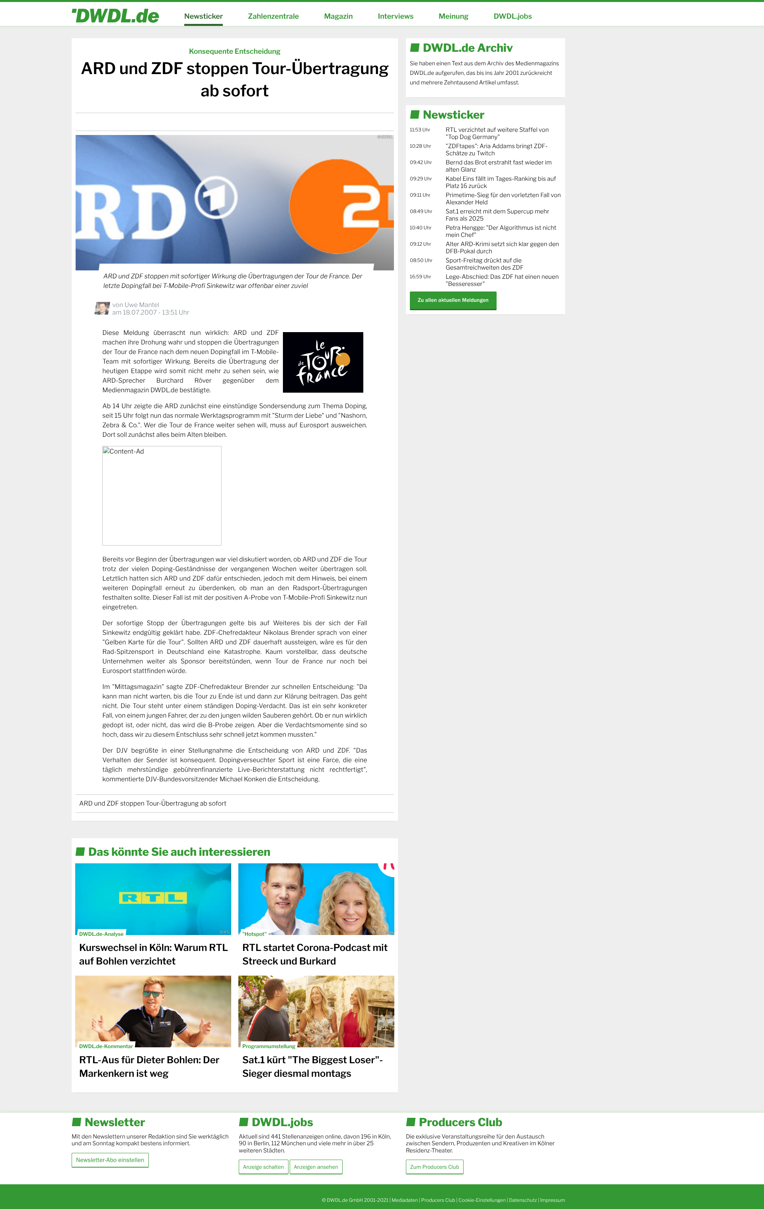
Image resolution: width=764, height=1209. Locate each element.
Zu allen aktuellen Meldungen (453, 300)
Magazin (338, 16)
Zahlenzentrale (273, 16)
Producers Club (438, 1200)
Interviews (396, 16)
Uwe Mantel (142, 305)
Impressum (552, 1200)
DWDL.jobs (513, 16)
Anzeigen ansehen (316, 1166)
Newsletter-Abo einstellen (110, 1160)
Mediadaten (405, 1200)
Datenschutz (523, 1200)
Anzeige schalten (263, 1166)
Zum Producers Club (434, 1166)
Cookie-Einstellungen (482, 1200)
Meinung (454, 16)
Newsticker (203, 16)
